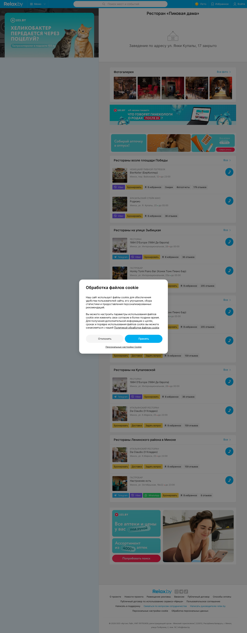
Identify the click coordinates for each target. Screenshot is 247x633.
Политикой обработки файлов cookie (136, 327)
